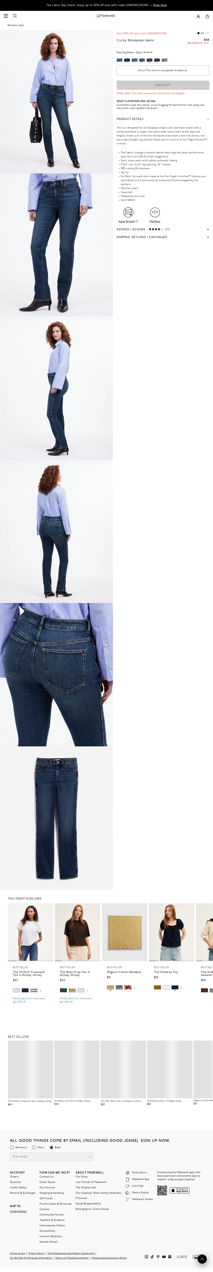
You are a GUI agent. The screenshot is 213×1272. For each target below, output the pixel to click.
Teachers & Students (52, 1220)
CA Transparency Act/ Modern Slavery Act (71, 1253)
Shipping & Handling (52, 1193)
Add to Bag (125, 997)
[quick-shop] (30, 1005)
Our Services (47, 1187)
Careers (45, 1209)
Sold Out (163, 85)
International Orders (52, 1225)
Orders (14, 1176)
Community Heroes (52, 1214)
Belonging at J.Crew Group (92, 1209)
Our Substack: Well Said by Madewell (98, 1193)
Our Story (82, 1176)
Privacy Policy (36, 1253)
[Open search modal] (15, 16)
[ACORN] (157, 987)
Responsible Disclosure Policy (109, 1258)
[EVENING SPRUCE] (63, 990)
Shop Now (160, 5)
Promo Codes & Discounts (56, 1204)
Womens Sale (15, 25)
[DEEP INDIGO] (25, 990)
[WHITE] (33, 990)
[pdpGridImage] (56, 101)
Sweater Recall (49, 1241)
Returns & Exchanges (23, 1193)
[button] (48, 908)
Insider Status (18, 1187)
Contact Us (46, 1176)
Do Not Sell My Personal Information (31, 1258)
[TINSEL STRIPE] (72, 990)
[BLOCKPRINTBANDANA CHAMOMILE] (110, 987)
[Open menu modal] (5, 16)
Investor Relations (51, 1236)
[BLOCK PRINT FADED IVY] (119, 987)
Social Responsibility (88, 1203)
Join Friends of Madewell (91, 1182)
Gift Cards (46, 1198)
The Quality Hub (86, 1187)
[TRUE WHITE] (166, 987)
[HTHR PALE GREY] (16, 990)
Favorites (15, 1182)
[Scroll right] (40, 991)
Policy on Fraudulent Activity (72, 1258)
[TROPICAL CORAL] (127, 987)
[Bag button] (207, 16)
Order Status (47, 1182)
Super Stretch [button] (127, 221)
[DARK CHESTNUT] (204, 990)
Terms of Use (17, 1253)
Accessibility (47, 1231)
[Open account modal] (198, 16)
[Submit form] (90, 1157)
